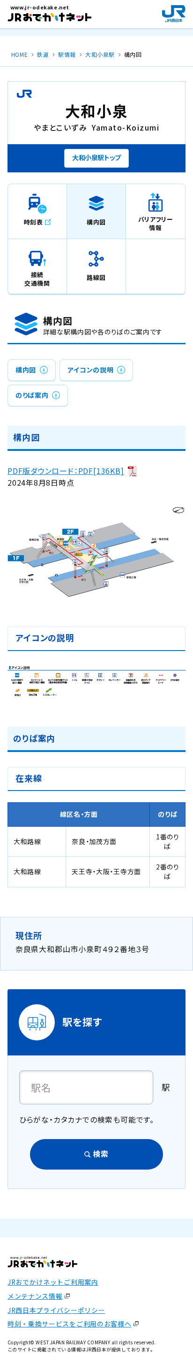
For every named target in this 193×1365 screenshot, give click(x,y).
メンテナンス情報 (35, 1296)
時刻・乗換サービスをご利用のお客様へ (69, 1323)
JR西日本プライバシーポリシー (56, 1310)
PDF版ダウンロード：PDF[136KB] (65, 470)
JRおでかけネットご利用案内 (52, 1282)
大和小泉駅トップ (96, 157)
